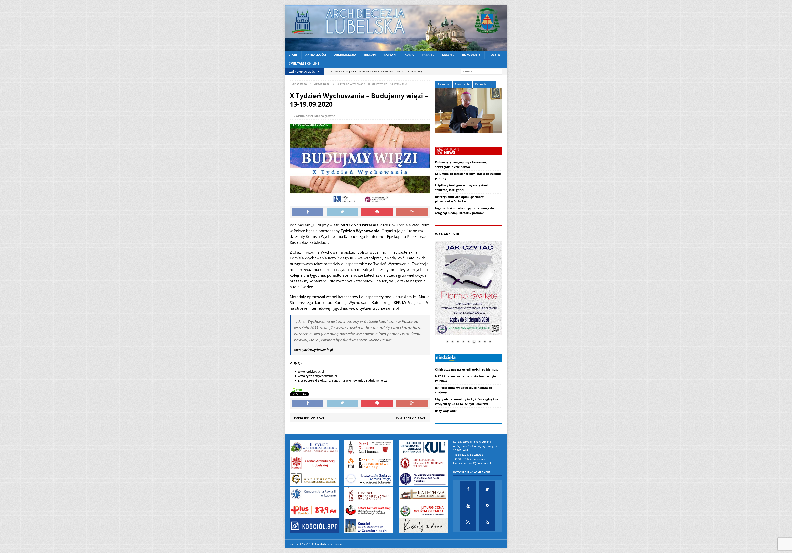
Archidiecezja (345, 55)
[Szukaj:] (481, 71)
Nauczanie (462, 84)
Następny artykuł (410, 417)
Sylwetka (444, 84)
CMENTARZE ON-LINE (304, 63)
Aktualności (315, 55)
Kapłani (390, 55)
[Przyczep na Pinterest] (377, 212)
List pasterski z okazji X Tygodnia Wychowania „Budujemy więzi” (343, 380)
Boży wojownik (446, 411)
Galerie (448, 55)
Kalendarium (484, 84)
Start (293, 55)
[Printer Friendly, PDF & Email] (296, 389)
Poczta (494, 55)
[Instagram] (487, 506)
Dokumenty (471, 55)
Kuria (409, 55)
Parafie (428, 55)
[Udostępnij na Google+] (412, 212)
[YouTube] (468, 506)
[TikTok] (468, 522)
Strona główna (324, 116)
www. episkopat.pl (311, 371)
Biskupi (370, 55)
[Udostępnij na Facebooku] (307, 212)
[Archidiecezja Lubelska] (396, 28)
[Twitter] (487, 489)
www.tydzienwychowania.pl (374, 308)
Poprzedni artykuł (309, 417)
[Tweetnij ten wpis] (342, 212)
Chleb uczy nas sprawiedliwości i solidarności (467, 369)
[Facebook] (468, 489)
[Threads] (487, 522)
